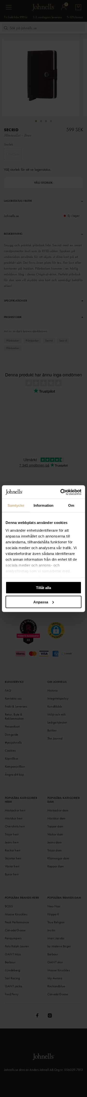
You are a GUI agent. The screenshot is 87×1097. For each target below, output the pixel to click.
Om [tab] (71, 505)
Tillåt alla (43, 588)
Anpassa (40, 602)
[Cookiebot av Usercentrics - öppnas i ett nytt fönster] (61, 492)
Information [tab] (43, 505)
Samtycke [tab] (15, 505)
